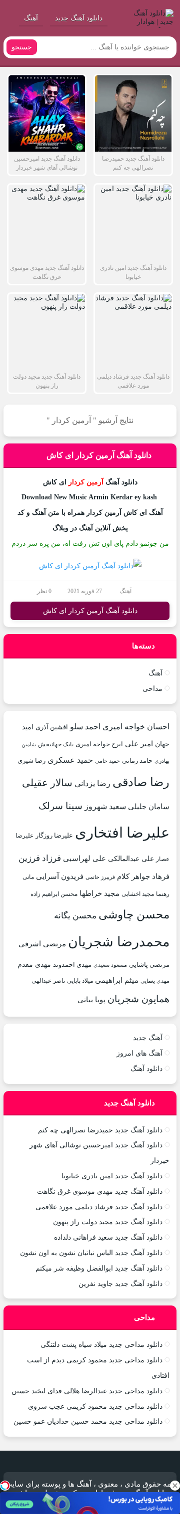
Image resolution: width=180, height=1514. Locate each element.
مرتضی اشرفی (42, 944)
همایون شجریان (139, 999)
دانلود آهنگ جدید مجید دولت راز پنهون (107, 1222)
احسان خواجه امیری (136, 726)
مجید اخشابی (138, 893)
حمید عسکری (70, 760)
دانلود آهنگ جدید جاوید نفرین (120, 1284)
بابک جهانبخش (56, 744)
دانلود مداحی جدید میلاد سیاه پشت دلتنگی (101, 1344)
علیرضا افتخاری (122, 833)
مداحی (152, 688)
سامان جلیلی (149, 807)
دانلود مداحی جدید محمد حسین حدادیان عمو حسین (88, 1421)
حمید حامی (107, 761)
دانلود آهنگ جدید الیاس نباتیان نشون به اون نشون (91, 1253)
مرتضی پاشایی (149, 964)
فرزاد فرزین (39, 858)
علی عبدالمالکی (131, 859)
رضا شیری (32, 760)
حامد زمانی (137, 760)
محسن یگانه (75, 915)
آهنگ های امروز (139, 1053)
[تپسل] (5, 1486)
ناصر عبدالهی (48, 981)
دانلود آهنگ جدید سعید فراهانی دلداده (108, 1237)
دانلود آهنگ (146, 1069)
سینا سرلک (60, 806)
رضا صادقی (141, 782)
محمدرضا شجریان (119, 941)
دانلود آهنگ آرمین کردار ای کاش (99, 455)
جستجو (22, 47)
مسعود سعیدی (110, 965)
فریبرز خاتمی (100, 877)
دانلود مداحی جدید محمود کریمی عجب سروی (95, 1406)
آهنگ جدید (147, 1038)
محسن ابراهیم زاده (54, 893)
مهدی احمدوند (72, 964)
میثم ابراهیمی (116, 980)
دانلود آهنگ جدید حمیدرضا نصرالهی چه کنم (100, 1130)
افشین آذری (52, 727)
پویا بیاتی (92, 999)
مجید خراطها (100, 893)
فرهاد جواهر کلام (143, 876)
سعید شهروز (105, 806)
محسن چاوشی (134, 914)
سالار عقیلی (47, 782)
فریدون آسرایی (60, 876)
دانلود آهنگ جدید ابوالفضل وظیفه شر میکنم (99, 1268)
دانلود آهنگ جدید (78, 18)
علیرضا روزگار (54, 835)
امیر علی (139, 744)
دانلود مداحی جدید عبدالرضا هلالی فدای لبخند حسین (87, 1391)
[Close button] (175, 1486)
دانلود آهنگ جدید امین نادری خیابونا (112, 1176)
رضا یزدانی (92, 783)
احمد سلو (85, 726)
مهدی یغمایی (155, 981)
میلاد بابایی (80, 981)
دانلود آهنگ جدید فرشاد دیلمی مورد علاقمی (99, 1207)
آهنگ (31, 18)
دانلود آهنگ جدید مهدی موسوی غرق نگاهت (99, 1191)
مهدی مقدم (34, 964)
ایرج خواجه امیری (99, 744)
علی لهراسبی (84, 858)
